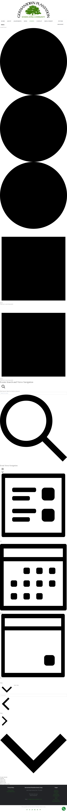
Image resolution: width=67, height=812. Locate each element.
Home (3, 21)
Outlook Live (2, 781)
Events (32, 21)
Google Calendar (3, 777)
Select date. (16, 685)
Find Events (5, 463)
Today (1, 682)
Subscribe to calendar (7, 728)
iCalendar (2, 778)
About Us (56, 790)
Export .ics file (3, 782)
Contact (39, 21)
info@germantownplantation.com (35, 799)
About (9, 21)
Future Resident (60, 23)
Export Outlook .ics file (5, 784)
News (25, 21)
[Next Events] (1, 681)
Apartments (18, 21)
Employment (48, 21)
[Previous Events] (1, 679)
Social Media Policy (11, 791)
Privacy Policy (11, 790)
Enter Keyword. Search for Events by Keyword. (10, 391)
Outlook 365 (2, 779)
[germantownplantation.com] (33, 9)
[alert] (33, 267)
